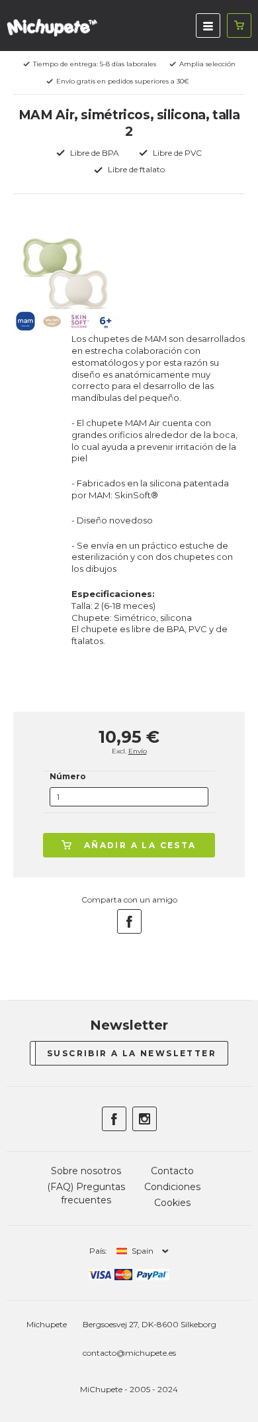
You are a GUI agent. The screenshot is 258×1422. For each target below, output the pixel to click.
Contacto (172, 1171)
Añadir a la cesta (140, 845)
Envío (137, 751)
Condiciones (172, 1187)
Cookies (172, 1203)
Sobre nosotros (86, 1171)
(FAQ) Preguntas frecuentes (86, 1193)
